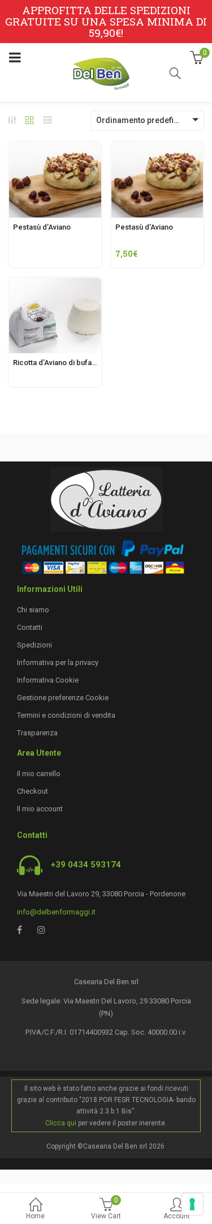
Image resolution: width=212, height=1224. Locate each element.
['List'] (47, 121)
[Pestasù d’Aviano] (55, 148)
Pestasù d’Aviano (42, 227)
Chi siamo (33, 609)
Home (35, 1216)
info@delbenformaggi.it (56, 912)
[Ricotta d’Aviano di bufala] (55, 284)
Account (176, 1216)
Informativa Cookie (48, 680)
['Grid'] (29, 121)
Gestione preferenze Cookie (63, 697)
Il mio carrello (38, 773)
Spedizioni (34, 645)
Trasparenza (37, 733)
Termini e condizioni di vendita (66, 715)
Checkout (32, 791)
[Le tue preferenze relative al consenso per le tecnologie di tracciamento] (192, 1204)
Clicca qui (60, 1123)
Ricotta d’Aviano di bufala (55, 362)
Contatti (29, 627)
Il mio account (40, 808)
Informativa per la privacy (57, 662)
